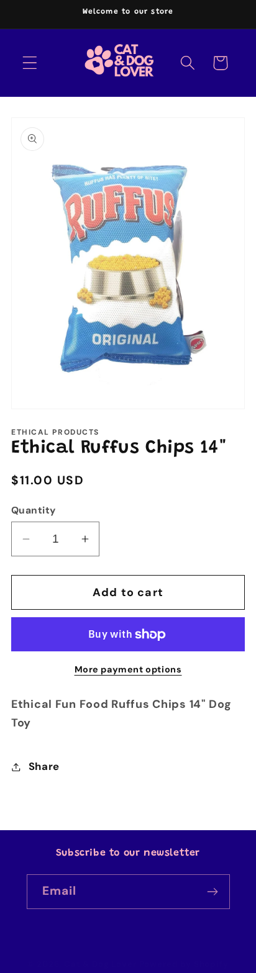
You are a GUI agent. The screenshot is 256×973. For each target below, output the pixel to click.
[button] (30, 63)
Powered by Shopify (184, 964)
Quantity (33, 510)
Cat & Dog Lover (100, 964)
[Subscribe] (212, 891)
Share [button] (44, 766)
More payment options (128, 669)
